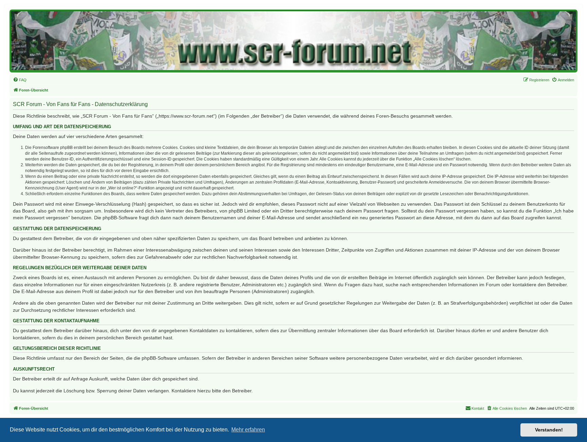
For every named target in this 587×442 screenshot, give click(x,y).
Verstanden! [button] (549, 429)
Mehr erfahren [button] (248, 429)
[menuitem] (19, 80)
